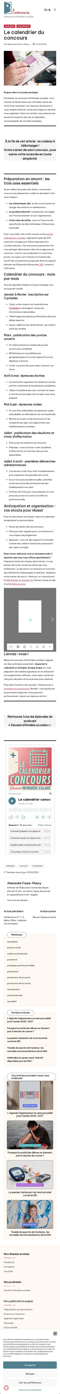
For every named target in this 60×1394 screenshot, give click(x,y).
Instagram (9, 1266)
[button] (55, 1333)
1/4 (10, 647)
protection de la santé (19, 983)
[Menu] (45, 10)
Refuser (30, 1373)
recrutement (23, 26)
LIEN (41, 264)
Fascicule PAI (10, 1327)
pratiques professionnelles (21, 965)
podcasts (9, 26)
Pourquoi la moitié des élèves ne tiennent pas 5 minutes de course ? (28, 1030)
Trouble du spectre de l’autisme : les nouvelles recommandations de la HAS (27, 1049)
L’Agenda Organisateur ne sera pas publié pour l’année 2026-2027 (29, 1020)
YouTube (8, 1271)
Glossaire (9, 1323)
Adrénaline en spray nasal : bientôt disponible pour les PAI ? (25, 1059)
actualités (12, 941)
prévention (13, 971)
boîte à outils (14, 947)
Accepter (30, 1365)
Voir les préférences (30, 1382)
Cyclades (14, 308)
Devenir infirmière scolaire (17, 1290)
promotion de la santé (18, 977)
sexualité (12, 1001)
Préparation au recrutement (18, 1309)
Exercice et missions (14, 1313)
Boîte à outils (18, 584)
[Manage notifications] (6, 1387)
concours (23, 866)
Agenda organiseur (14, 1318)
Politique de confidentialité (30, 1390)
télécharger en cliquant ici (19, 580)
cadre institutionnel (17, 953)
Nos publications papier (18, 1301)
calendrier (10, 866)
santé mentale (14, 995)
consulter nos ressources (16, 688)
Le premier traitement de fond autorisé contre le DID (27, 1040)
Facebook (9, 1262)
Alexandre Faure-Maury (24, 883)
